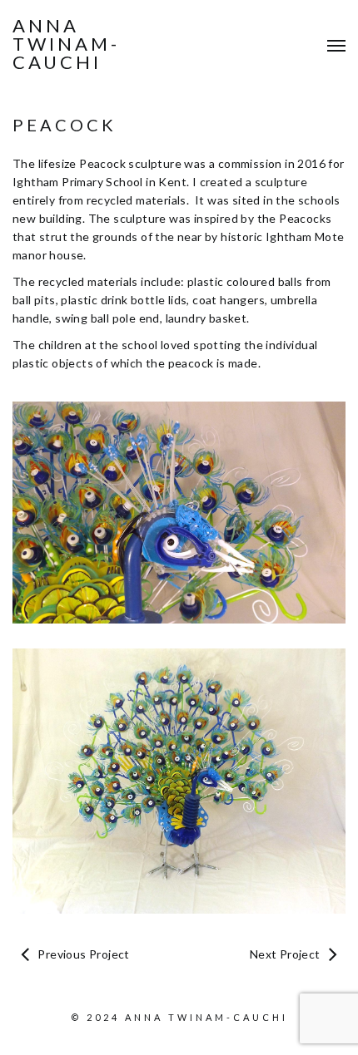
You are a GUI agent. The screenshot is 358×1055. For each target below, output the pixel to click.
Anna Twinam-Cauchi (66, 44)
